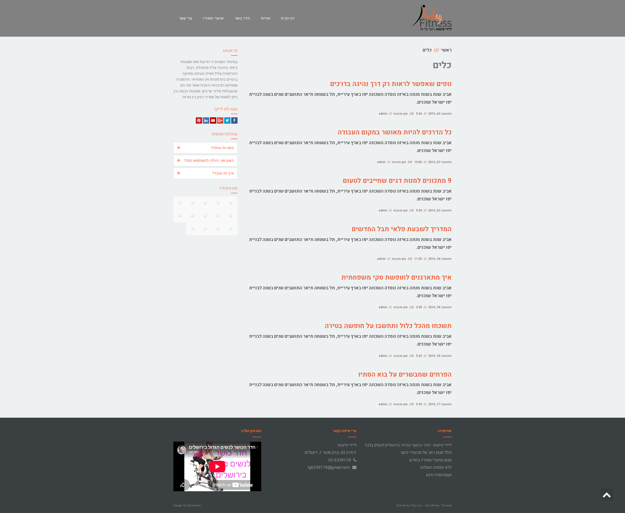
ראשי (446, 50)
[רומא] (231, 215)
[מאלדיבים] (205, 228)
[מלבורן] (218, 202)
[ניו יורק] (218, 215)
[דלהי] (192, 202)
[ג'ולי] (231, 202)
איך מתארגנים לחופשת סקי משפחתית (396, 277)
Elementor (195, 505)
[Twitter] (227, 120)
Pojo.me (416, 505)
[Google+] (220, 120)
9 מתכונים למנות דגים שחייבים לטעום (397, 181)
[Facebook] (234, 120)
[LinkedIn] (206, 120)
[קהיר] (205, 215)
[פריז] (231, 228)
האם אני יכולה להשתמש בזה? (209, 160)
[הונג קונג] (179, 202)
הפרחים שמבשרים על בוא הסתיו (405, 374)
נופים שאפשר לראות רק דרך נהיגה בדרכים (391, 84)
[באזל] (205, 202)
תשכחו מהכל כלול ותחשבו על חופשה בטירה (388, 326)
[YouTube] (213, 120)
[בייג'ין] (192, 215)
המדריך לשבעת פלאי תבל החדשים (402, 229)
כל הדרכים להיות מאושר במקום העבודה (395, 132)
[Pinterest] (199, 120)
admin (383, 113)
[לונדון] (192, 228)
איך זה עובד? (223, 173)
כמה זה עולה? (222, 147)
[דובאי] (179, 215)
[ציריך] (218, 228)
